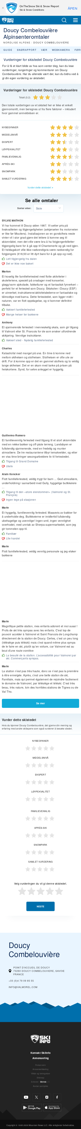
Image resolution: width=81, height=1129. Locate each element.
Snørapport (27, 49)
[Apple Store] (52, 1107)
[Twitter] (36, 1097)
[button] (64, 20)
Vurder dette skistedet (39, 187)
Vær (44, 49)
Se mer (40, 703)
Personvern (40, 1065)
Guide (7, 49)
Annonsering (40, 1058)
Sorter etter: (24, 208)
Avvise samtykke (40, 1086)
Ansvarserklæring (40, 1069)
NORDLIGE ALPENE (17, 42)
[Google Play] (32, 1107)
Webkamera (61, 49)
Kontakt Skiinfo (41, 1053)
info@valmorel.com (23, 987)
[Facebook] (57, 1097)
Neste (40, 906)
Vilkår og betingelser (40, 1073)
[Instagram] (47, 1097)
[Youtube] (26, 1097)
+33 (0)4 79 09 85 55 (21, 980)
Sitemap (40, 1077)
